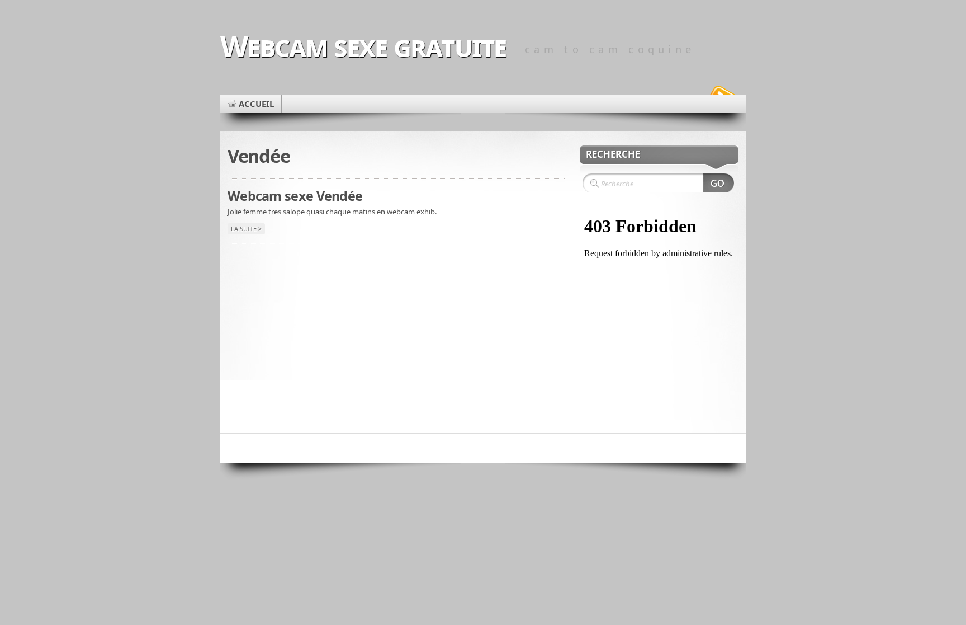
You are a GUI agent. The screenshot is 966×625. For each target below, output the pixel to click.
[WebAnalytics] (483, 448)
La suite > (246, 228)
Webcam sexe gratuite (363, 45)
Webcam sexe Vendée (295, 196)
